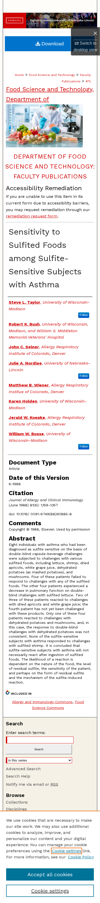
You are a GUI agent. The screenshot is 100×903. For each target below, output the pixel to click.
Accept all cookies (50, 874)
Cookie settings (66, 850)
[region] (50, 857)
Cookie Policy (81, 857)
